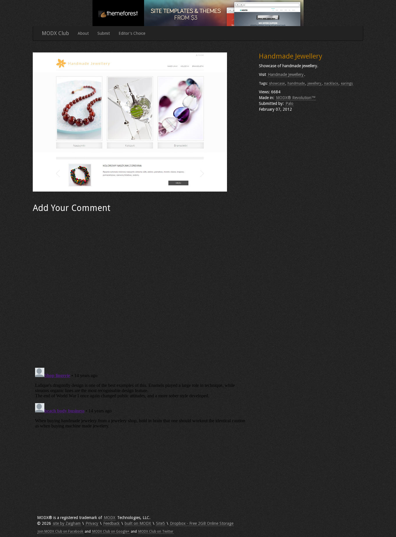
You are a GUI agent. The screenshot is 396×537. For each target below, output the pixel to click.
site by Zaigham (67, 523)
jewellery (314, 83)
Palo (289, 103)
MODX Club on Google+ (110, 531)
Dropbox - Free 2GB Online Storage (201, 523)
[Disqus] (141, 288)
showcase (277, 83)
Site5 (160, 523)
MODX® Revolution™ (295, 97)
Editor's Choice (132, 33)
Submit (103, 33)
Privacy (92, 523)
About (83, 33)
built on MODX (138, 523)
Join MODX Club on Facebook (60, 531)
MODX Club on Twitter (155, 531)
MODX (109, 517)
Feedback (111, 523)
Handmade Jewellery (286, 74)
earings (347, 83)
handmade (296, 83)
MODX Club (55, 33)
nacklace (331, 83)
